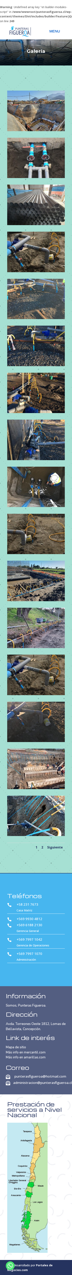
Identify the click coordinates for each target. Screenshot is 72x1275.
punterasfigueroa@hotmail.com (40, 1076)
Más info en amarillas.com (26, 1057)
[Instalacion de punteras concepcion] (36, 647)
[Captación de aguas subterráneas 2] (36, 365)
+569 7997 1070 (29, 953)
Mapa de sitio (16, 1047)
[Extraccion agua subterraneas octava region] (36, 600)
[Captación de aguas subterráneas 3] (36, 412)
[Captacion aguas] (36, 271)
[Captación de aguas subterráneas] (36, 506)
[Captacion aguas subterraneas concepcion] (36, 224)
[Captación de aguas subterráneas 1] (36, 318)
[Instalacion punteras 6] (36, 835)
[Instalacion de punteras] (36, 694)
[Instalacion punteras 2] (36, 741)
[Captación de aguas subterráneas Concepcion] (36, 459)
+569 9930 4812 (29, 919)
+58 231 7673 (27, 904)
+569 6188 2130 (29, 925)
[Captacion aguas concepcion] (36, 177)
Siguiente (55, 847)
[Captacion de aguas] (36, 553)
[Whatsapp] (10, 1265)
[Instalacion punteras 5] (36, 788)
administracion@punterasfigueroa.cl (42, 1082)
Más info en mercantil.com (26, 1052)
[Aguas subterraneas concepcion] (36, 130)
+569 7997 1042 (29, 939)
